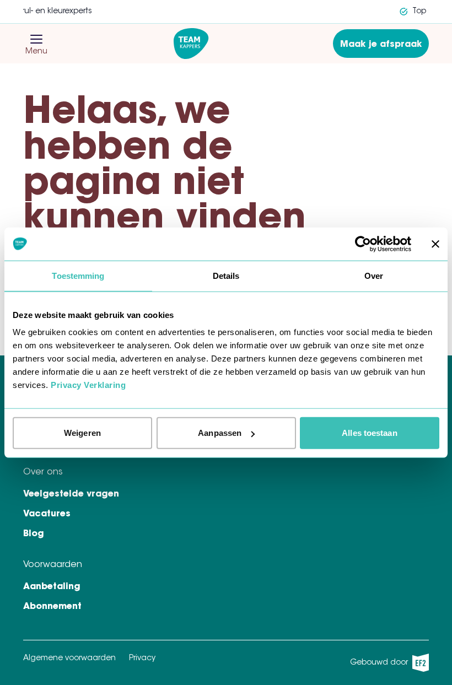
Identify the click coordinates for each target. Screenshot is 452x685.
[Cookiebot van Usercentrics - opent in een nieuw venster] (363, 243)
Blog (33, 534)
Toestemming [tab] (78, 275)
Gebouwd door (386, 665)
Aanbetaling (51, 586)
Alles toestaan (369, 433)
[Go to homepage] (191, 43)
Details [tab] (226, 275)
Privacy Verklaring (88, 385)
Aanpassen (219, 433)
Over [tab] (373, 275)
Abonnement (52, 606)
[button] (36, 39)
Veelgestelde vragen (71, 494)
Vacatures (47, 514)
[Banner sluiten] (435, 243)
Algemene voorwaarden (69, 658)
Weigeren (82, 433)
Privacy (142, 658)
